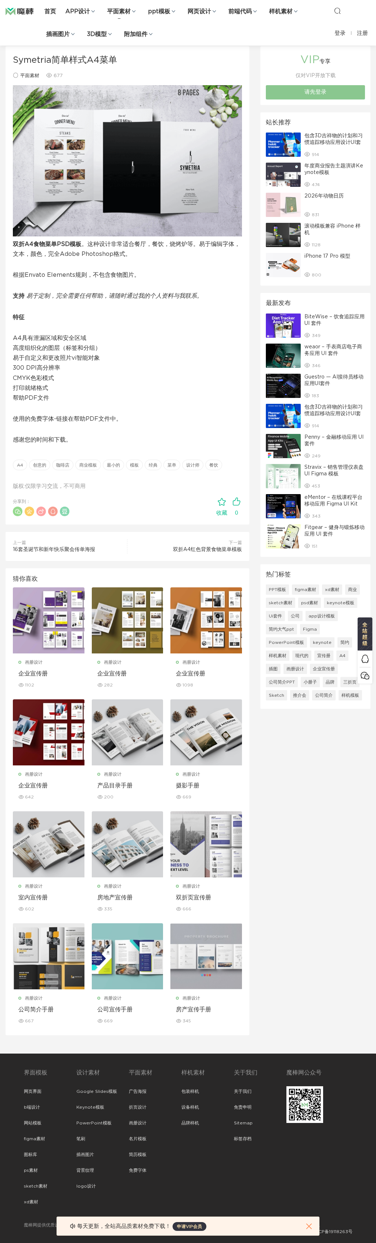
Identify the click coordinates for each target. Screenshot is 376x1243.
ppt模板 (159, 11)
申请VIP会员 (189, 1226)
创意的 (39, 465)
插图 (273, 669)
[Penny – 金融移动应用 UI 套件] (283, 446)
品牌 (330, 682)
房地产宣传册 (115, 897)
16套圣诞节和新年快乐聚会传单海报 (54, 549)
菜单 (171, 465)
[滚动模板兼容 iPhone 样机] (283, 235)
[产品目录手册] (127, 732)
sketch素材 (280, 603)
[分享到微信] (17, 511)
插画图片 (58, 34)
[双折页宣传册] (206, 844)
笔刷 (80, 1139)
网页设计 (199, 11)
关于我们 (243, 1091)
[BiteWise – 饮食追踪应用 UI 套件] (283, 326)
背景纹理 (85, 1170)
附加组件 (136, 34)
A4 (20, 465)
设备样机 (190, 1107)
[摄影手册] (206, 732)
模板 (134, 465)
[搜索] (337, 10)
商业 (352, 589)
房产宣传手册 (193, 1009)
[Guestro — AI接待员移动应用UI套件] (283, 386)
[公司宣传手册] (127, 956)
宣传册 (323, 655)
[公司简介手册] (48, 956)
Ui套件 (275, 616)
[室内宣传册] (48, 844)
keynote (322, 642)
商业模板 (88, 465)
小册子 (310, 682)
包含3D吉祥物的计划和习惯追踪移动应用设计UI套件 (333, 142)
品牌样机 (190, 1123)
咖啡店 (62, 465)
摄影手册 (187, 786)
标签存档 (243, 1139)
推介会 (299, 695)
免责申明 (243, 1107)
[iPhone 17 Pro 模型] (283, 265)
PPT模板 (277, 589)
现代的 (301, 655)
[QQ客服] (365, 659)
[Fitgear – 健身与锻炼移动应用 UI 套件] (283, 536)
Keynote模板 (90, 1107)
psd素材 (309, 603)
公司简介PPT (282, 682)
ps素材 (31, 1170)
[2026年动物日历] (283, 205)
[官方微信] (365, 675)
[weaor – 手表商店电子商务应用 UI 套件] (283, 356)
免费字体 (138, 1170)
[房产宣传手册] (206, 956)
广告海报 (138, 1091)
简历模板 (138, 1154)
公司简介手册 (36, 1009)
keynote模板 (340, 603)
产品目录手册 (115, 786)
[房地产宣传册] (127, 844)
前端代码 (240, 11)
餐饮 (213, 465)
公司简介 (324, 695)
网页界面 (32, 1091)
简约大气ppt (281, 629)
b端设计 (32, 1107)
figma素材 (305, 589)
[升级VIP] (365, 634)
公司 (295, 616)
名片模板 (138, 1139)
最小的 (113, 465)
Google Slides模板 (96, 1091)
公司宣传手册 (115, 1009)
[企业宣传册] (48, 620)
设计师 (192, 465)
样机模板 (350, 695)
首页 (50, 11)
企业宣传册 (33, 674)
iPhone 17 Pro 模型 (327, 256)
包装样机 (190, 1091)
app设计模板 (321, 616)
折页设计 (138, 1107)
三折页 (350, 682)
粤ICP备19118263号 (332, 1231)
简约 (344, 642)
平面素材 (119, 11)
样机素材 (281, 11)
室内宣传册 (33, 897)
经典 (153, 465)
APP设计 (77, 11)
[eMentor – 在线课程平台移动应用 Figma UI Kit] (283, 506)
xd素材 (332, 589)
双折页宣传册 (193, 897)
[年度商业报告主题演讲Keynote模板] (283, 175)
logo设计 (86, 1186)
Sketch (276, 695)
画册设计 (34, 662)
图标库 (30, 1154)
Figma (310, 629)
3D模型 (97, 34)
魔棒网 (24, 11)
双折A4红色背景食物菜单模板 (207, 549)
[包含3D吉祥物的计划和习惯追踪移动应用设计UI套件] (283, 145)
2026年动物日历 (324, 196)
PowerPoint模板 (286, 642)
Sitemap (243, 1123)
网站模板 (32, 1123)
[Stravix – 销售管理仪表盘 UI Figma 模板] (283, 476)
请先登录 (315, 92)
